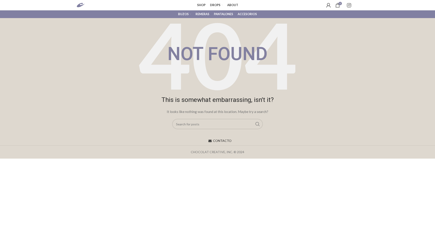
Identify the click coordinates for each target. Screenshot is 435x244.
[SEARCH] (257, 124)
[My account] (328, 5)
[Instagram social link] (349, 5)
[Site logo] (85, 5)
